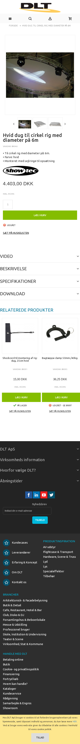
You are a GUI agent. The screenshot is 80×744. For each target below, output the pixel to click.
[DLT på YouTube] (44, 495)
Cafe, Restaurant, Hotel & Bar (22, 610)
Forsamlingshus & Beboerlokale (24, 619)
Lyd (45, 561)
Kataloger (9, 688)
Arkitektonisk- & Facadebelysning (25, 600)
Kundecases (20, 542)
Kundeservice (12, 693)
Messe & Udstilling (15, 624)
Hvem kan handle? (15, 683)
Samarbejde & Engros (17, 703)
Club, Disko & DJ (13, 615)
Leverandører (21, 552)
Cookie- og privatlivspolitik (21, 669)
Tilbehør (49, 576)
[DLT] (40, 8)
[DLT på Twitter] (51, 495)
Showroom (10, 708)
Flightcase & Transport (58, 551)
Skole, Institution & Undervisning (24, 634)
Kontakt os (19, 582)
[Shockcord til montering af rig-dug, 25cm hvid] (20, 336)
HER (75, 721)
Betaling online (13, 659)
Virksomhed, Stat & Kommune (23, 644)
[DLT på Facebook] (29, 495)
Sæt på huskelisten (16, 232)
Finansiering (11, 674)
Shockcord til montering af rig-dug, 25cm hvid (20, 359)
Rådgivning (10, 698)
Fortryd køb (10, 679)
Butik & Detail (12, 605)
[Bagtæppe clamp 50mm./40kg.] (60, 336)
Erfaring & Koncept (24, 562)
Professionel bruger (16, 629)
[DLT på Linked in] (36, 495)
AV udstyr (49, 547)
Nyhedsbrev (39, 504)
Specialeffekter (53, 571)
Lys (45, 566)
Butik (6, 664)
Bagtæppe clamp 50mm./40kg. (60, 357)
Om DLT (17, 572)
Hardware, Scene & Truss (59, 556)
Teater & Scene (13, 639)
